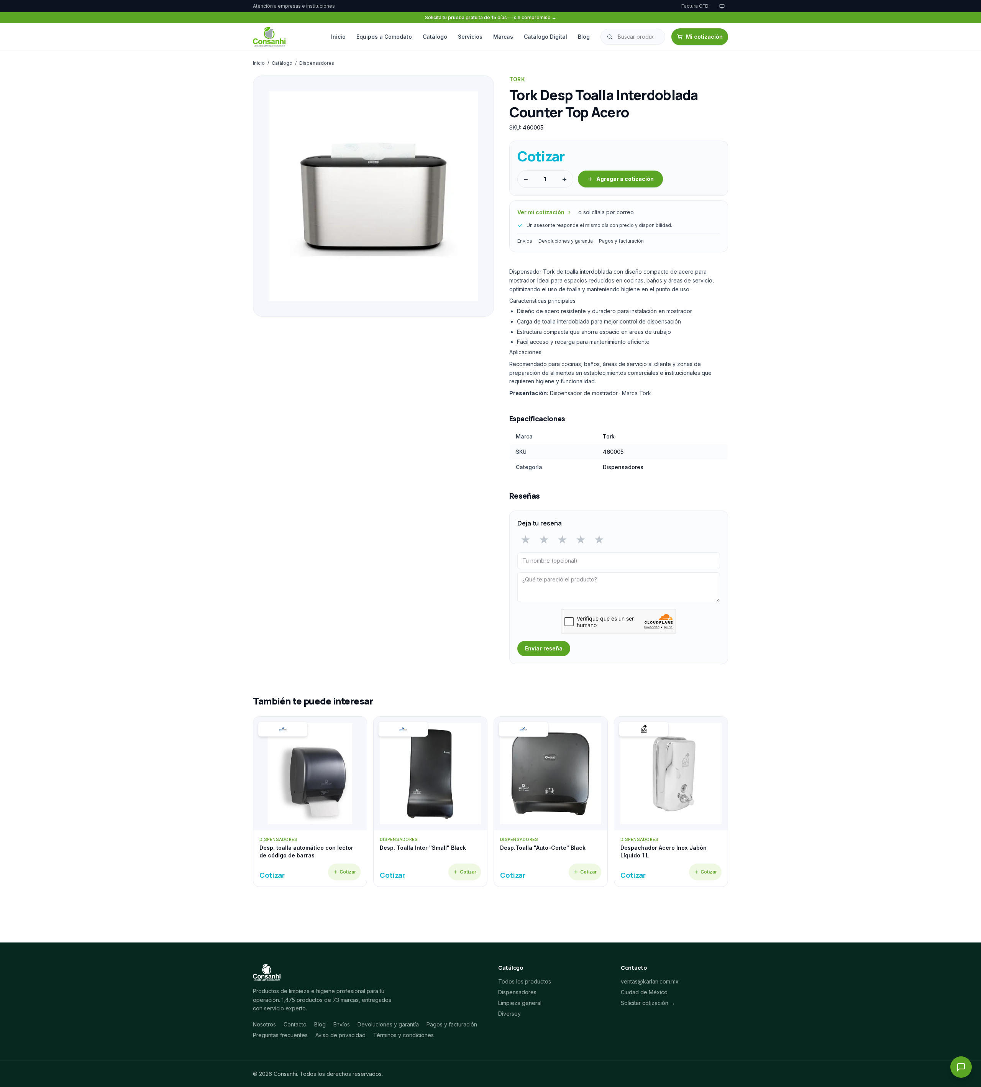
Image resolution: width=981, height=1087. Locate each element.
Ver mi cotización (540, 212)
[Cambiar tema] (722, 6)
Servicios (470, 36)
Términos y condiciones (403, 1035)
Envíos (524, 241)
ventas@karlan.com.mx (650, 981)
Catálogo (435, 36)
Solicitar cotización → (648, 1003)
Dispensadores (316, 63)
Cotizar (348, 872)
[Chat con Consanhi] (961, 1067)
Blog (584, 36)
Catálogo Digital (545, 36)
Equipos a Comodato (384, 36)
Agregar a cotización (625, 179)
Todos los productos (524, 981)
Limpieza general (519, 1003)
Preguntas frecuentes (280, 1035)
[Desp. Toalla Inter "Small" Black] (430, 802)
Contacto (295, 1024)
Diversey (509, 1013)
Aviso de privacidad (340, 1035)
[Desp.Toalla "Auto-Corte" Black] (550, 802)
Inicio (338, 36)
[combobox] (632, 37)
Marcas (503, 36)
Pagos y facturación (621, 241)
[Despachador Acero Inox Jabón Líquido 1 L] (671, 802)
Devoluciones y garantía (565, 241)
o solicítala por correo (606, 212)
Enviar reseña (544, 648)
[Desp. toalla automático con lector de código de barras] (310, 802)
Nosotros (264, 1024)
